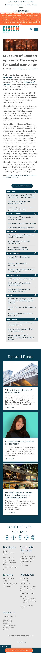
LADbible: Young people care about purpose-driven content (21, 209)
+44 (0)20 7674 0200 (20, 11)
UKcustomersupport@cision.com (9, 628)
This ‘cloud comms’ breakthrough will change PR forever (21, 324)
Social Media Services (10, 567)
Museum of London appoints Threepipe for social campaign (20, 60)
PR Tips (10, 295)
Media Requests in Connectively (14, 4)
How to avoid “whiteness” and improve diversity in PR (19, 202)
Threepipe (8, 77)
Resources (12, 319)
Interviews (12, 231)
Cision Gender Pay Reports (26, 606)
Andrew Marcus (13, 175)
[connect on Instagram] (33, 537)
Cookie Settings (21, 642)
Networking (7, 586)
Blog (28, 4)
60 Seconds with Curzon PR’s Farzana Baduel (19, 242)
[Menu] (35, 29)
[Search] (30, 29)
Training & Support (9, 616)
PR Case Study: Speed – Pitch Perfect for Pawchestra (19, 290)
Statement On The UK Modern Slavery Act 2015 (29, 601)
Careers (34, 4)
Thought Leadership (10, 583)
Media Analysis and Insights (9, 563)
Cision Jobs (7, 570)
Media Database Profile (26, 562)
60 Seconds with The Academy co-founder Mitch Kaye (21, 236)
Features (11, 191)
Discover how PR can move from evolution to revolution (20, 218)
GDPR (21, 8)
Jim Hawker (24, 175)
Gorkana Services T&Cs (28, 586)
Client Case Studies (26, 593)
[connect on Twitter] (7, 537)
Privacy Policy (25, 581)
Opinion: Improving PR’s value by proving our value (20, 315)
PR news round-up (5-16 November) (21, 228)
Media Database (8, 557)
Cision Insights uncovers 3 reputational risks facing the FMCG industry (21, 337)
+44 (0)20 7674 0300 (9, 625)
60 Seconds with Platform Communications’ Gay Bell (18, 249)
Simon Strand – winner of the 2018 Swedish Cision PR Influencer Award (21, 196)
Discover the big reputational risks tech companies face (20, 330)
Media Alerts (24, 554)
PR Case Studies (14, 275)
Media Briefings (8, 578)
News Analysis (13, 253)
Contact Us (24, 578)
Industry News (19, 69)
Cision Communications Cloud (9, 553)
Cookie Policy (25, 583)
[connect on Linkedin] (20, 537)
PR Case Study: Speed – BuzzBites (21, 279)
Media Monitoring (9, 560)
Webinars (6, 581)
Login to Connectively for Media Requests (27, 557)
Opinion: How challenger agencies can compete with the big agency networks (20, 301)
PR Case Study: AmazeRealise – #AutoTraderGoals (20, 284)
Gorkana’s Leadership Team (27, 590)
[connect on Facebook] (13, 537)
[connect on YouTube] (26, 537)
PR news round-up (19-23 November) (22, 223)
